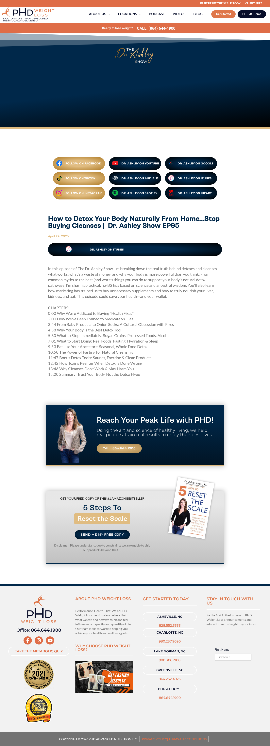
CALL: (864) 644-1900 (156, 28)
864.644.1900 (170, 698)
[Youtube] (50, 640)
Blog (198, 14)
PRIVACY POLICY (154, 739)
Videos (179, 14)
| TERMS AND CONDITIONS (187, 739)
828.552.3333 (170, 625)
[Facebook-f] (28, 640)
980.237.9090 (170, 641)
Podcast (157, 14)
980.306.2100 (169, 660)
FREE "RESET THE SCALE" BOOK (220, 3)
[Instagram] (39, 640)
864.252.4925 (170, 679)
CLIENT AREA (253, 3)
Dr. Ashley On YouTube (140, 163)
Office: (38, 630)
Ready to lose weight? (117, 28)
